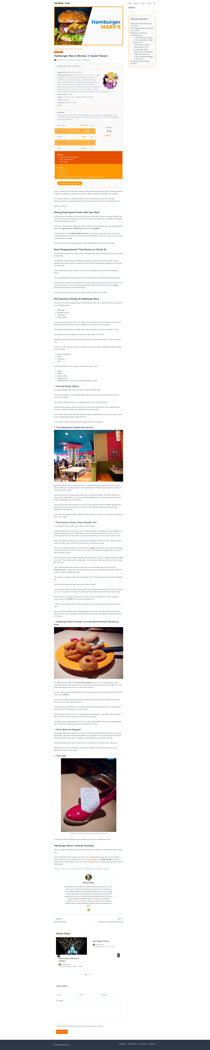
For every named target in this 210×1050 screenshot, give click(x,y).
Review (107, 869)
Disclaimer (122, 1044)
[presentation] (71, 946)
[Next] (118, 955)
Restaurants (58, 52)
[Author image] (55, 60)
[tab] (85, 974)
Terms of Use (143, 1044)
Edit (69, 869)
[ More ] (59, 105)
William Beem (62, 60)
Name (59, 995)
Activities (80, 966)
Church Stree (91, 859)
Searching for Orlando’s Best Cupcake (110, 920)
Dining (63, 869)
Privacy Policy (132, 1044)
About (142, 3)
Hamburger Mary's (90, 869)
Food (80, 869)
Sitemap (152, 1044)
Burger (57, 869)
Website (104, 995)
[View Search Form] (154, 3)
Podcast (136, 3)
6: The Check (138, 59)
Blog (130, 3)
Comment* (59, 1001)
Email (81, 995)
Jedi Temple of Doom (101, 941)
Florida (75, 869)
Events (112, 946)
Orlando (99, 869)
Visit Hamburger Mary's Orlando (70, 183)
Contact (148, 3)
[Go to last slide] (58, 955)
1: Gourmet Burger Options (143, 38)
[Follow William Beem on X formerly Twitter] (88, 909)
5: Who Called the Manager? (143, 57)
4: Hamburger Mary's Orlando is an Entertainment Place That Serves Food (143, 52)
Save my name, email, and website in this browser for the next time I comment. (80, 1026)
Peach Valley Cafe (60, 920)
